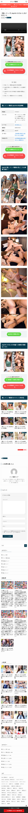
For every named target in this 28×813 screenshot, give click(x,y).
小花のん (8, 790)
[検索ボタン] (26, 1)
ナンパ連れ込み (6, 558)
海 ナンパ (5, 567)
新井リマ (18, 790)
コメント (5, 499)
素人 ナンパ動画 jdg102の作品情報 (12, 85)
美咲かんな (24, 799)
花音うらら (13, 801)
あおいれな (11, 777)
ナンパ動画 (14, 1)
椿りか (13, 796)
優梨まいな (9, 788)
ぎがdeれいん (18, 124)
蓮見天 (18, 801)
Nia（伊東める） (5, 777)
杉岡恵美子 (4, 794)
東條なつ (9, 794)
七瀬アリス (11, 783)
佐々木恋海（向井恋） (6, 786)
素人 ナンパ (9, 17)
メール (4, 521)
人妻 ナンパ (5, 564)
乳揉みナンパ (6, 561)
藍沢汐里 (22, 801)
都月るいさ (4, 803)
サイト (4, 526)
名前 (4, 516)
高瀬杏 (8, 803)
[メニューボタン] (1, 1)
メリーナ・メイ (4, 783)
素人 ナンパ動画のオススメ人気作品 (13, 95)
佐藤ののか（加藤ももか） (16, 786)
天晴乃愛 (3, 790)
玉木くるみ (4, 799)
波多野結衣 (18, 796)
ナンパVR (5, 555)
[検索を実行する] (25, 545)
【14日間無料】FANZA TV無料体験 (13, 810)
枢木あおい (20, 794)
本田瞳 (20, 792)
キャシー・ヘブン (5, 781)
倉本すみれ (4, 788)
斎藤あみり (13, 790)
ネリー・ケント (22, 781)
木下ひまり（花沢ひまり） (12, 792)
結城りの (18, 799)
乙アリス (22, 783)
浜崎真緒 (23, 796)
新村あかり (24, 790)
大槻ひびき (21, 788)
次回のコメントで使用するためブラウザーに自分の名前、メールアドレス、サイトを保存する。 (14, 532)
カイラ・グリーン (20, 779)
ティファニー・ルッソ (14, 781)
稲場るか (13, 799)
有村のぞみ (4, 792)
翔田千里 (8, 801)
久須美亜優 (17, 783)
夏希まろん (15, 788)
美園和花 (3, 801)
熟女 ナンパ (5, 570)
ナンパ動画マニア (14, 477)
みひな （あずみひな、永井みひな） (8, 779)
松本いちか (14, 794)
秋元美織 (9, 799)
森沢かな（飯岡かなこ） (6, 796)
